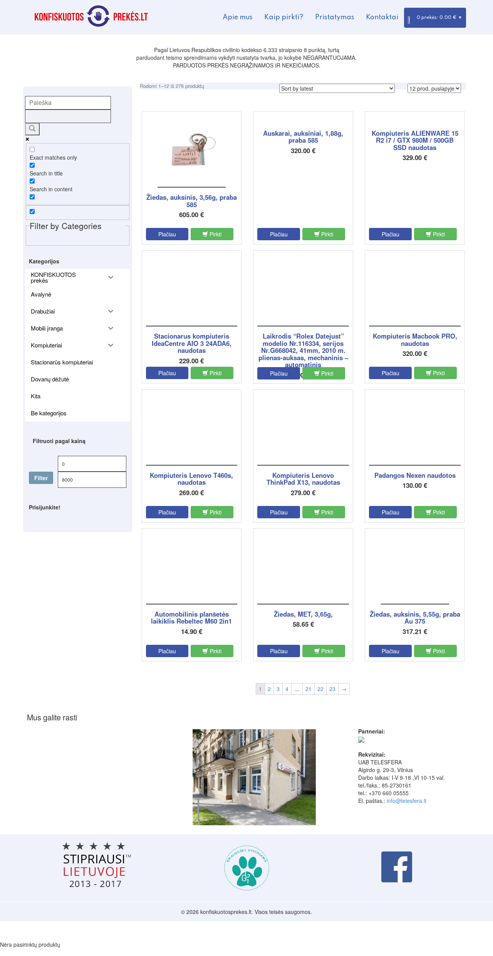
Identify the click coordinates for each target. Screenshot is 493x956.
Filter (41, 478)
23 (332, 689)
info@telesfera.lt (406, 800)
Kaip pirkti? (284, 17)
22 (320, 689)
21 (308, 689)
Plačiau (167, 234)
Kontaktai (382, 17)
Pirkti (214, 234)
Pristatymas (334, 17)
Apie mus (238, 17)
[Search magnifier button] (32, 129)
